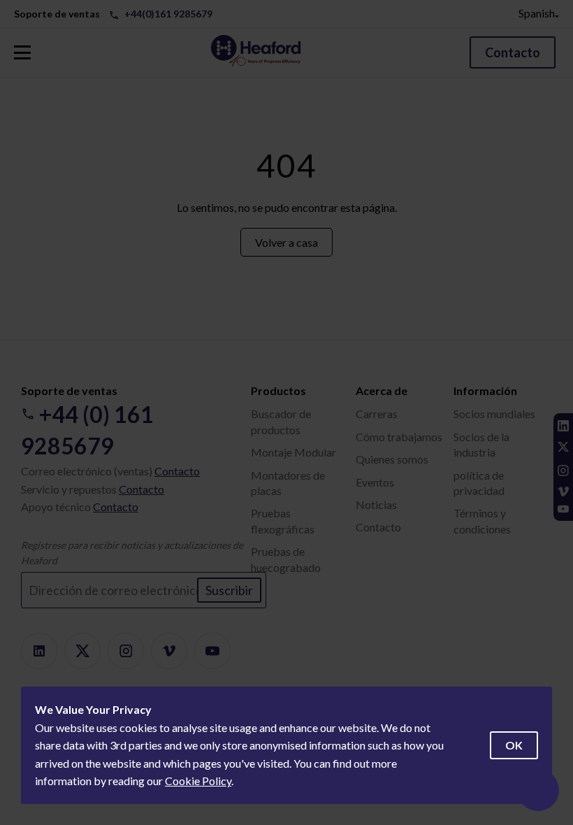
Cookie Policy (198, 780)
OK (514, 745)
